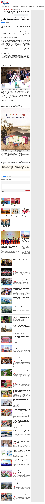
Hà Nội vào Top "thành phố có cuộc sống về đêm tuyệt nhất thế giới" (21, 260)
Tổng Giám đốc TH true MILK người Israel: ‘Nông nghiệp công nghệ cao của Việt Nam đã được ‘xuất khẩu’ (15, 27)
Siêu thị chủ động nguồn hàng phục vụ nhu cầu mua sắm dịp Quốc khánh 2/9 (21, 410)
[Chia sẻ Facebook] (3, 22)
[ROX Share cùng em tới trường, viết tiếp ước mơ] (15, 201)
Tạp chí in (36, 6)
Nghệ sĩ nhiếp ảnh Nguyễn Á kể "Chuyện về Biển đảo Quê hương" (25, 247)
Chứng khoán (14, 318)
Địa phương (14, 271)
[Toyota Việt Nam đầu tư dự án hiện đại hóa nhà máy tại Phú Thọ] (5, 201)
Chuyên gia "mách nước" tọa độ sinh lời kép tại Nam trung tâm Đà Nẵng (21, 431)
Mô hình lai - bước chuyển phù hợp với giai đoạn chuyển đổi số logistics (21, 298)
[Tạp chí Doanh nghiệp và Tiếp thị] (5, 2)
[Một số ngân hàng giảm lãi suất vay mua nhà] (6, 309)
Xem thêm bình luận (3, 193)
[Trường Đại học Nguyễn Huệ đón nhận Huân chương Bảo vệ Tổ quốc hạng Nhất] (5, 211)
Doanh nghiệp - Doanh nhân (6, 9)
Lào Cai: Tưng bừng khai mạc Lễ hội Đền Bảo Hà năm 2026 (21, 337)
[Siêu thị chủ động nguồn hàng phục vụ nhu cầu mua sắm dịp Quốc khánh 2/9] (6, 412)
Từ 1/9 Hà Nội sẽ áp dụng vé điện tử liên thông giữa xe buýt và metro (21, 494)
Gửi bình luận (27, 190)
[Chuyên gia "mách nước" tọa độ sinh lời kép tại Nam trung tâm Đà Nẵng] (6, 433)
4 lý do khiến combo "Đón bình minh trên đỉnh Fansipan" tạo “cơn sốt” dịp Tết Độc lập (21, 371)
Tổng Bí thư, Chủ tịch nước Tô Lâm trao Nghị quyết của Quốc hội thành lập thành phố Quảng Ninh (10, 246)
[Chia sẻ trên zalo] (9, 176)
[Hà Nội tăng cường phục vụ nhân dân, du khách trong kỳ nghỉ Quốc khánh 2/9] (6, 393)
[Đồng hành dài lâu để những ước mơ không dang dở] (25, 211)
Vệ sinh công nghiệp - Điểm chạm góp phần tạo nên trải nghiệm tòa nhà (15, 216)
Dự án (13, 433)
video (33, 6)
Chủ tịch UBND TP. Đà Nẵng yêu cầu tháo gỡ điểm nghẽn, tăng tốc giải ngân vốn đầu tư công (21, 326)
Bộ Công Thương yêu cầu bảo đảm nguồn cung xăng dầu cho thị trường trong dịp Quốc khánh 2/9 (21, 421)
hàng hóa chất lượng (8, 179)
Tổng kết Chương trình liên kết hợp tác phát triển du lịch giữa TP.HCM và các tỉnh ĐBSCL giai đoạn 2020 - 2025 (21, 347)
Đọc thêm (3, 258)
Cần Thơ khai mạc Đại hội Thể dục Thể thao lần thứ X (21, 269)
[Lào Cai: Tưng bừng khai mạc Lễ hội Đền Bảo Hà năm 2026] (6, 339)
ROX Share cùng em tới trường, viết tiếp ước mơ (15, 205)
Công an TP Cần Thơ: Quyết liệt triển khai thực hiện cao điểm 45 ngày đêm (21, 382)
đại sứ (9, 178)
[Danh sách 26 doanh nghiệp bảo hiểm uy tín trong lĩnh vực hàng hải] (5, 222)
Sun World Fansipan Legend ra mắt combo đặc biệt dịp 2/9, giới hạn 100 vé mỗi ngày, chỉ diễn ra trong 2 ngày (21, 359)
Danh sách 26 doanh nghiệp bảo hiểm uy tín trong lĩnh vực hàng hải (5, 226)
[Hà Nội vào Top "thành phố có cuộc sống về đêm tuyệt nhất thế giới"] (6, 262)
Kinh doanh (14, 281)
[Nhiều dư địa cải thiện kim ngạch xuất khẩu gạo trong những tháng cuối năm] (6, 402)
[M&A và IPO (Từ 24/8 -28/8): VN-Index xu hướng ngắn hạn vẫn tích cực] (6, 453)
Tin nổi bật (3, 230)
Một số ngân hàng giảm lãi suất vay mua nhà (21, 307)
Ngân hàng (14, 309)
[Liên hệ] (10, 176)
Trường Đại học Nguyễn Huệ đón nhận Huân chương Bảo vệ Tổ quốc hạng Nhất (5, 216)
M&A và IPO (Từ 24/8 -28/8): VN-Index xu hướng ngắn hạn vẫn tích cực (21, 451)
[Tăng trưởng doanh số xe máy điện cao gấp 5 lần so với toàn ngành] (6, 282)
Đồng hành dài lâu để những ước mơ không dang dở (25, 216)
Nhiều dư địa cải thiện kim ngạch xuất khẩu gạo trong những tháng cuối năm (21, 400)
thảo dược (11, 178)
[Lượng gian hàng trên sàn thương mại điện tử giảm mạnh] (6, 291)
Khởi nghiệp (22, 9)
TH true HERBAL (5, 178)
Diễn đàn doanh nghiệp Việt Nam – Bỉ (18, 178)
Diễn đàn (14, 349)
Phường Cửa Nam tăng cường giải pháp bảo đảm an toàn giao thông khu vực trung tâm (21, 460)
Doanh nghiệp (14, 9)
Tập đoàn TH (25, 178)
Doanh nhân (18, 9)
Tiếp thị (3, 6)
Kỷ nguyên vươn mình (40, 6)
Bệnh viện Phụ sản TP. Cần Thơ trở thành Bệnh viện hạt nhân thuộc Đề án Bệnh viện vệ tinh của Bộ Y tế (21, 471)
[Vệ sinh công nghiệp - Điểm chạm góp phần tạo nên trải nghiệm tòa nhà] (15, 211)
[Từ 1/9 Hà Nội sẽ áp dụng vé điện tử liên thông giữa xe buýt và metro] (6, 497)
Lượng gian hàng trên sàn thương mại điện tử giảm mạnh (21, 289)
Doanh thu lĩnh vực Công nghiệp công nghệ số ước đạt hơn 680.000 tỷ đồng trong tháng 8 (21, 441)
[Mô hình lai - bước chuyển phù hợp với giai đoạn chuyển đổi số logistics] (6, 300)
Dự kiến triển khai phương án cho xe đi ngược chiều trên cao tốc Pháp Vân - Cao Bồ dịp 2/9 (21, 484)
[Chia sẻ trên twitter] (7, 176)
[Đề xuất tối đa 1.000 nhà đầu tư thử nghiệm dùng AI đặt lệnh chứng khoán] (6, 319)
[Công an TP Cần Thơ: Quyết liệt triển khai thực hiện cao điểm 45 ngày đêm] (6, 384)
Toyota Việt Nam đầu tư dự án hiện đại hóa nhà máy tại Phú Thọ (5, 205)
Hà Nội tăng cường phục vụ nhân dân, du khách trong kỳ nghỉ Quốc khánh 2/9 (21, 391)
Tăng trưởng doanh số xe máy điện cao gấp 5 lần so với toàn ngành (21, 280)
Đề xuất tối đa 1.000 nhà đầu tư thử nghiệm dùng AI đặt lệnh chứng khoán (21, 317)
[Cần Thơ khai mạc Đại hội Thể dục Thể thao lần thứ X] (6, 272)
